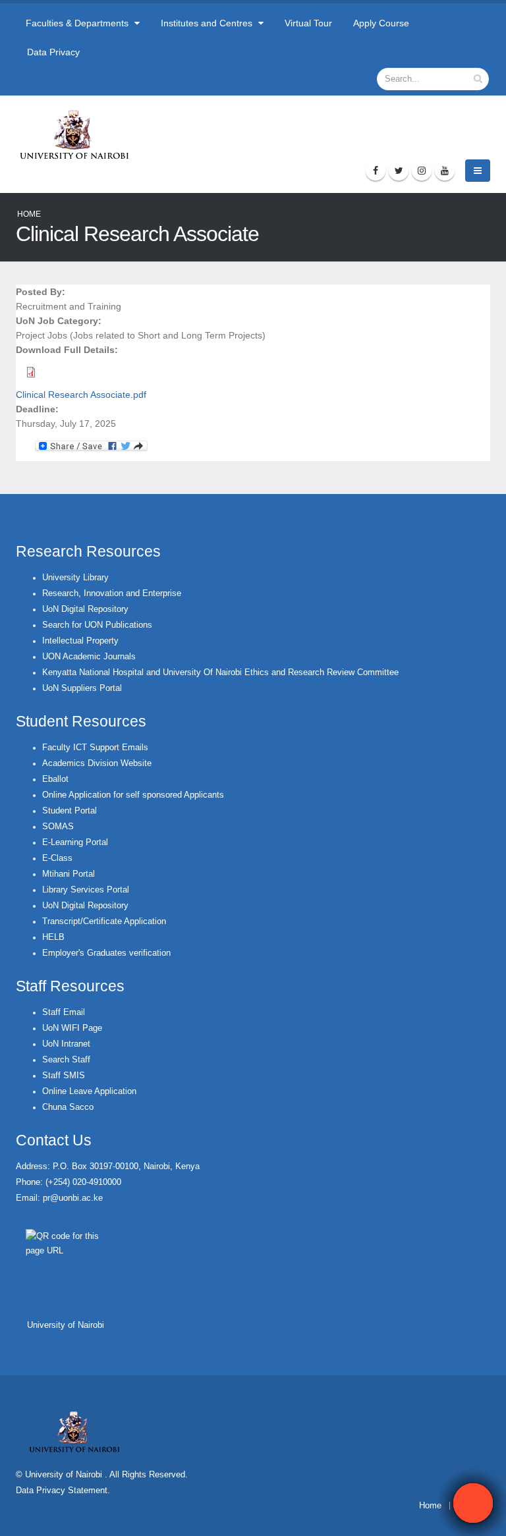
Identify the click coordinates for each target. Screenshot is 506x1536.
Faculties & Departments (78, 23)
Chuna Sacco (68, 1107)
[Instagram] (422, 170)
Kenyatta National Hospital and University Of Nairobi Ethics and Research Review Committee (220, 672)
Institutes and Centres (208, 23)
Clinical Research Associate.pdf (81, 394)
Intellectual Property (80, 640)
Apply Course (381, 23)
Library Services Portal (85, 889)
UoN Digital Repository (85, 609)
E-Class (57, 858)
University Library (75, 577)
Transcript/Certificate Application (104, 921)
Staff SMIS (63, 1075)
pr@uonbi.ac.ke (73, 1198)
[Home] (80, 134)
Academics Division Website (97, 763)
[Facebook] (375, 170)
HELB (53, 937)
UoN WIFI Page (72, 1028)
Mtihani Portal (68, 874)
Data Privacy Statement (61, 1490)
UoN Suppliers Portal (82, 688)
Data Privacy (53, 52)
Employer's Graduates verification (106, 953)
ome (433, 1505)
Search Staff (66, 1059)
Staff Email (63, 1012)
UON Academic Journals (89, 656)
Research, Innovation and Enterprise (111, 593)
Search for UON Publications (97, 625)
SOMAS (58, 826)
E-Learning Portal (75, 842)
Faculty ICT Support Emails (95, 747)
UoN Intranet (66, 1044)
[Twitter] (398, 170)
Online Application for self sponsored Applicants (133, 795)
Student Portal (69, 810)
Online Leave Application (89, 1091)
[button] (473, 1503)
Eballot (55, 779)
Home (29, 214)
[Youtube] (445, 170)
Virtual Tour (308, 23)
